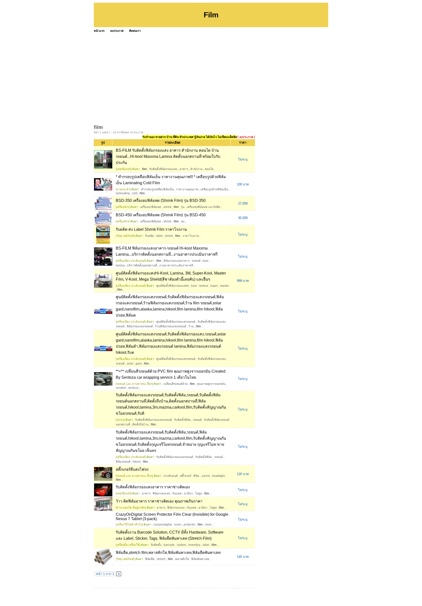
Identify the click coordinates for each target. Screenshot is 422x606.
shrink (167, 207)
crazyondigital (162, 524)
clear (208, 524)
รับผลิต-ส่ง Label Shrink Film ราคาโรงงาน (151, 229)
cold (134, 193)
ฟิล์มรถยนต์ (123, 461)
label (159, 236)
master (224, 285)
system (181, 545)
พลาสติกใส (182, 559)
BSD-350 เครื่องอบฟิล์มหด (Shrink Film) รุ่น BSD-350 (161, 200)
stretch (161, 559)
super (214, 285)
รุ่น (182, 207)
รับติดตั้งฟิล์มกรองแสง (163, 169)
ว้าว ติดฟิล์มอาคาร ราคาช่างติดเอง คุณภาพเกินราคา (159, 501)
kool (205, 261)
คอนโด (209, 169)
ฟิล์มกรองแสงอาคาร (177, 261)
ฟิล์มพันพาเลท (200, 559)
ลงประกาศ (117, 31)
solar (130, 363)
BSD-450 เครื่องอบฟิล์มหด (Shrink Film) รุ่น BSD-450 (161, 215)
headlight (218, 476)
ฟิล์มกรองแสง (161, 493)
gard (139, 363)
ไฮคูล (198, 493)
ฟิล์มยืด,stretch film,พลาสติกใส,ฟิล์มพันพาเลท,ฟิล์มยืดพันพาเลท (168, 552)
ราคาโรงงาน (190, 236)
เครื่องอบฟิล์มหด (150, 207)
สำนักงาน (196, 169)
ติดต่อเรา (135, 31)
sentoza (133, 387)
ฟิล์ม (196, 476)
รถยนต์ (196, 261)
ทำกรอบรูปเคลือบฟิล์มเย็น (157, 189)
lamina (203, 285)
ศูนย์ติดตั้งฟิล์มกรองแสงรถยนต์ (175, 321)
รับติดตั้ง (156, 545)
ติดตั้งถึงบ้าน (140, 424)
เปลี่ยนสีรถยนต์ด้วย (175, 384)
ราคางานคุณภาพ (187, 189)
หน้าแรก (99, 31)
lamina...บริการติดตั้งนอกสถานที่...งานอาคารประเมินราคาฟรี (154, 265)
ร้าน (191, 326)
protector (189, 524)
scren (177, 524)
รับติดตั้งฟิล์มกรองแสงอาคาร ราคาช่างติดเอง (153, 487)
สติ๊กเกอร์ (185, 476)
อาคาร (183, 169)
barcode (169, 545)
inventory (194, 545)
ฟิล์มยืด (150, 559)
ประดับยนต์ (170, 476)
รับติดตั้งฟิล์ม (182, 420)
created (121, 387)
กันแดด (177, 493)
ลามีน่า (188, 493)
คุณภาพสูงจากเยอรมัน (211, 384)
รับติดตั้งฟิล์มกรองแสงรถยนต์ (153, 420)
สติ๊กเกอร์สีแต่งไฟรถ (132, 469)
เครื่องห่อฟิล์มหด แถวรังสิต (203, 207)
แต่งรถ (205, 476)
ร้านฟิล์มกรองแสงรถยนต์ (170, 326)
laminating (123, 193)
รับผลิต (149, 236)
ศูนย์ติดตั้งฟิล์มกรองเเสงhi (172, 285)
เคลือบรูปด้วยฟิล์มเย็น (214, 189)
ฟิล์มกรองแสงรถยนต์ (140, 326)
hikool (137, 461)
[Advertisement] (240, 71)
